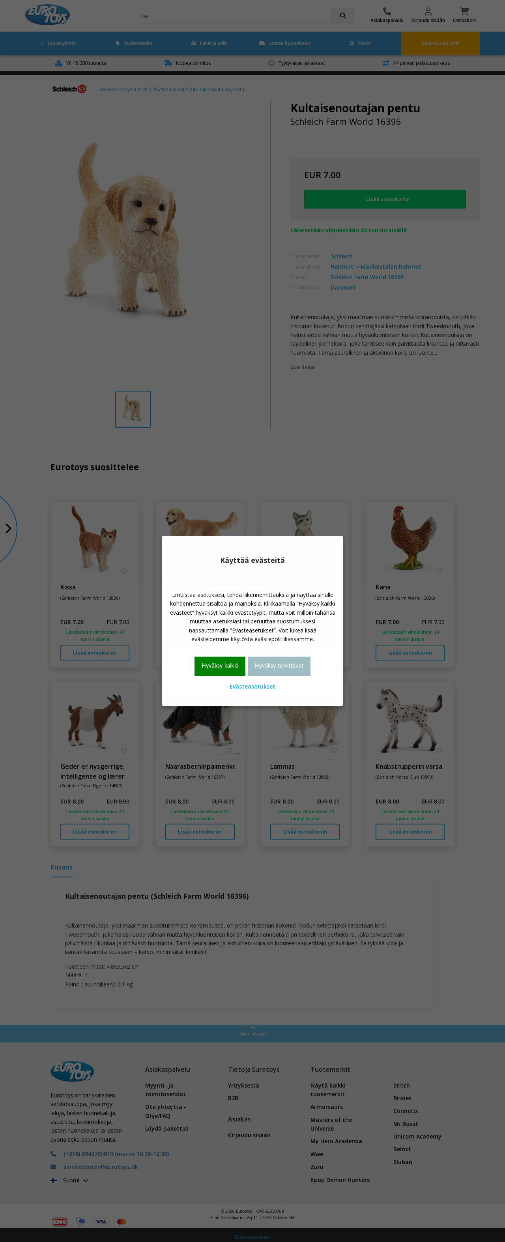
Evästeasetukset (252, 686)
